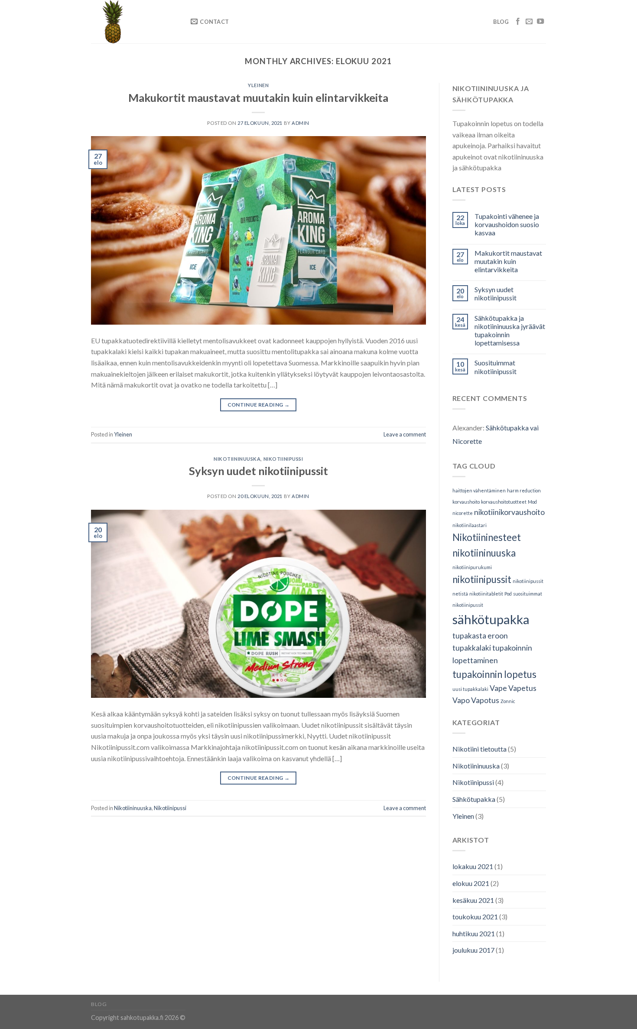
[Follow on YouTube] (540, 22)
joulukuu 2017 (473, 950)
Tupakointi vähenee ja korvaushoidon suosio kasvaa (506, 224)
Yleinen (258, 85)
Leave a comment (405, 434)
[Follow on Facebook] (517, 22)
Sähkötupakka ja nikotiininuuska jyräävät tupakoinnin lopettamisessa (509, 330)
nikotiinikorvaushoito (509, 512)
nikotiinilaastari (469, 525)
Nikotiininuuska (237, 459)
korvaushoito (466, 502)
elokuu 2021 (470, 883)
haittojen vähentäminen (479, 490)
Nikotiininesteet (486, 537)
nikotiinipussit (481, 579)
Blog (501, 21)
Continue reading (259, 404)
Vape (498, 688)
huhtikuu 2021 (473, 933)
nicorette (462, 513)
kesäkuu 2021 (473, 900)
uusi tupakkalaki (470, 689)
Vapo (461, 700)
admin (300, 123)
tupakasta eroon (480, 635)
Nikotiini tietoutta (479, 749)
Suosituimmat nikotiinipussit (495, 366)
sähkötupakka (491, 619)
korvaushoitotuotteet (503, 502)
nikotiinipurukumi (472, 567)
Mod (532, 502)
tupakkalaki (471, 647)
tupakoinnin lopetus (494, 674)
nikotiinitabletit (486, 593)
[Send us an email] (529, 22)
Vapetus (522, 688)
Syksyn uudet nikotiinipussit (258, 470)
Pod (508, 593)
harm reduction (524, 490)
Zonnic (507, 701)
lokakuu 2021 (472, 866)
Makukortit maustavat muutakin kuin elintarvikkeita (258, 97)
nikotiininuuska (484, 553)
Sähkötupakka (473, 799)
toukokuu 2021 (475, 916)
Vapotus (485, 700)
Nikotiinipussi (283, 459)
